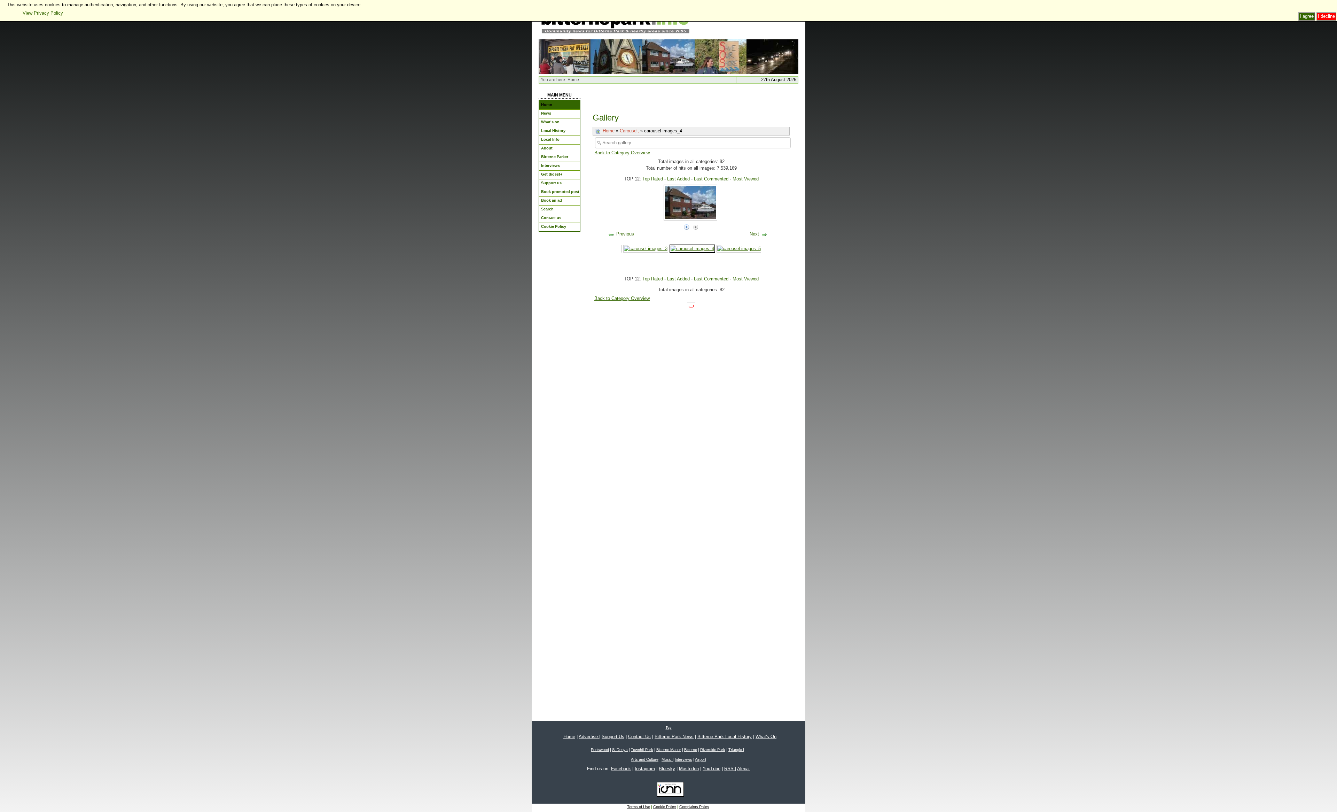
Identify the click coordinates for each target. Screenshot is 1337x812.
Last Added (678, 178)
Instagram (645, 768)
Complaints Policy (694, 807)
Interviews (683, 759)
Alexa (743, 768)
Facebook (621, 768)
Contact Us (639, 736)
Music (667, 759)
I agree (1307, 16)
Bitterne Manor (668, 750)
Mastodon (689, 768)
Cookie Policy (664, 807)
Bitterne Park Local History (724, 736)
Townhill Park (642, 750)
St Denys (620, 750)
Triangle (735, 750)
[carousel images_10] (772, 56)
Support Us (613, 736)
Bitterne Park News (674, 736)
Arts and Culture (644, 759)
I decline (1326, 16)
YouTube (711, 768)
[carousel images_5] (739, 248)
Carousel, (629, 130)
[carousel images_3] (645, 248)
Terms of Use (638, 807)
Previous (625, 234)
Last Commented (711, 178)
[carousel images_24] (616, 56)
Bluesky (667, 768)
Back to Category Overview (622, 152)
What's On (766, 736)
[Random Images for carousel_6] (565, 56)
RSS (729, 768)
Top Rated (652, 178)
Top (669, 727)
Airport (700, 759)
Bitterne (690, 750)
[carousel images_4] (668, 56)
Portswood (600, 750)
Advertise (589, 736)
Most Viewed (746, 178)
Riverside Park (712, 750)
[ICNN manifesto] (669, 791)
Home (609, 130)
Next (754, 234)
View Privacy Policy (43, 13)
